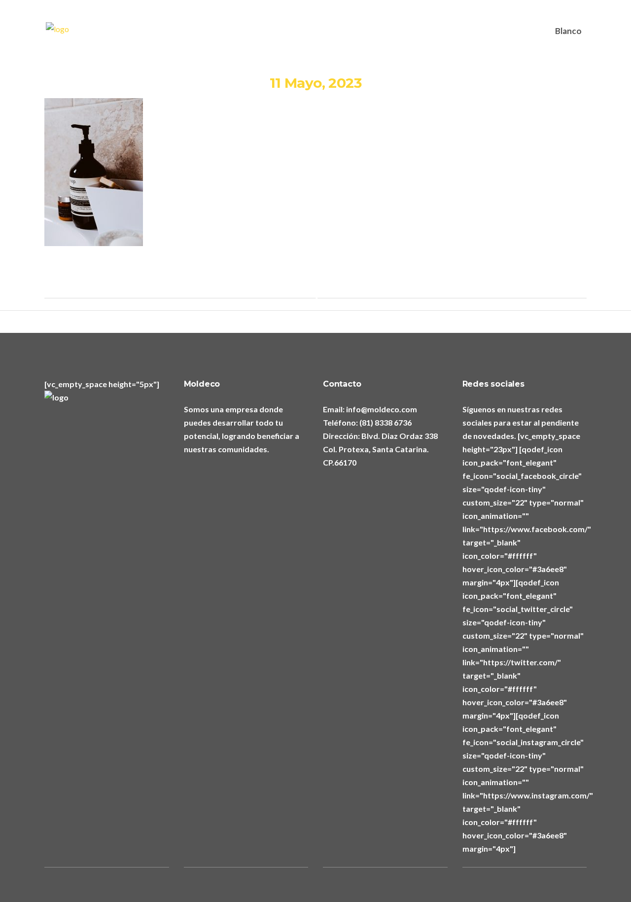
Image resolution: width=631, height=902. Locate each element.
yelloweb (323, 212)
